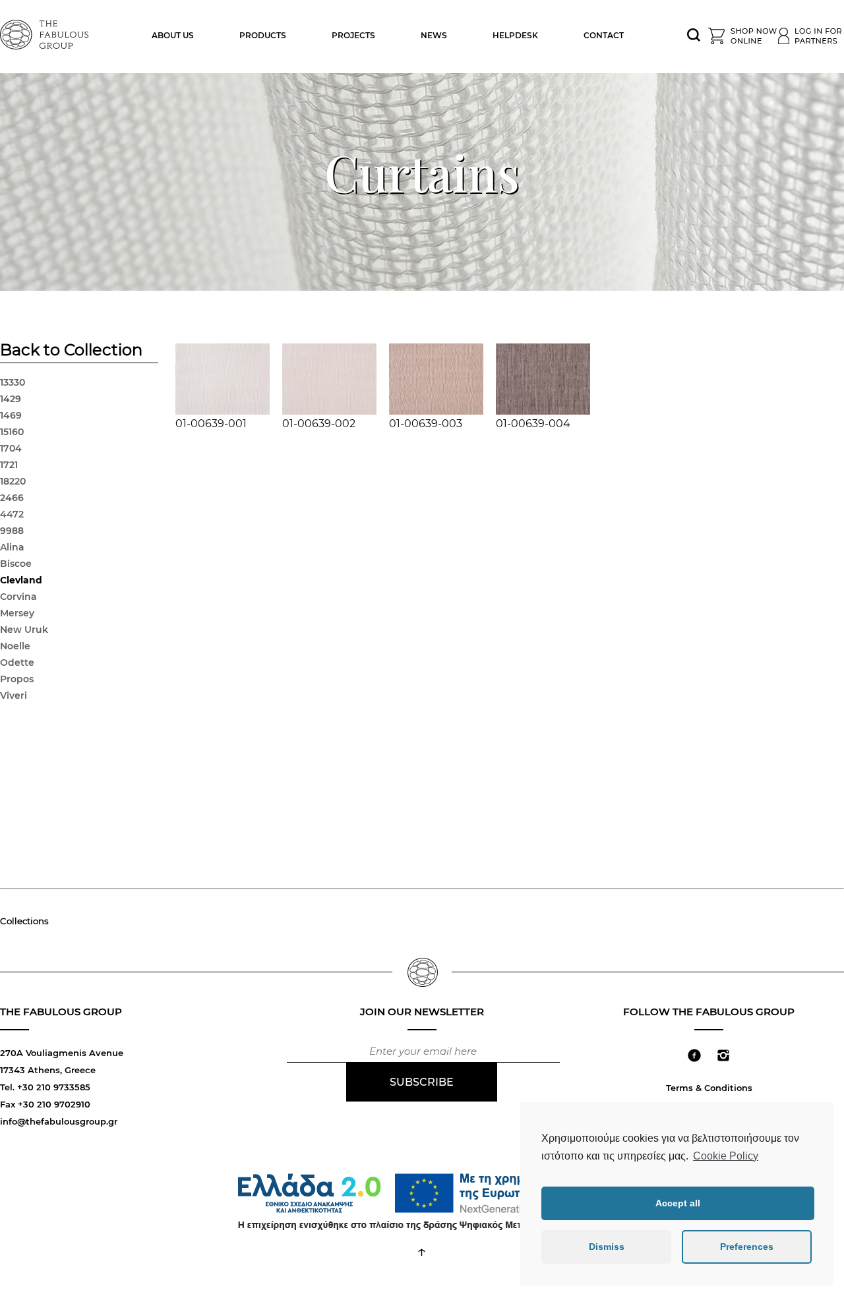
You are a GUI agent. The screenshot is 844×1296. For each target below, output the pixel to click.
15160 (12, 432)
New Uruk (24, 629)
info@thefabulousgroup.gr (58, 1121)
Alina (12, 547)
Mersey (17, 613)
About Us (173, 35)
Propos (17, 679)
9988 (12, 531)
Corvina (18, 597)
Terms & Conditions (709, 1087)
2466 (12, 498)
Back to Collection (71, 351)
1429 (10, 399)
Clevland (21, 580)
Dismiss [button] (606, 1246)
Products (262, 35)
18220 (13, 481)
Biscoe (16, 564)
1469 (11, 415)
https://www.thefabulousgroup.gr (46, 33)
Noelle (15, 646)
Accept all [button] (677, 1203)
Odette (17, 662)
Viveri (13, 695)
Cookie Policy (725, 1156)
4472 (12, 514)
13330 (12, 382)
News (434, 35)
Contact (604, 35)
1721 (9, 465)
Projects (353, 35)
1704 (11, 448)
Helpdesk (515, 35)
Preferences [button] (746, 1246)
